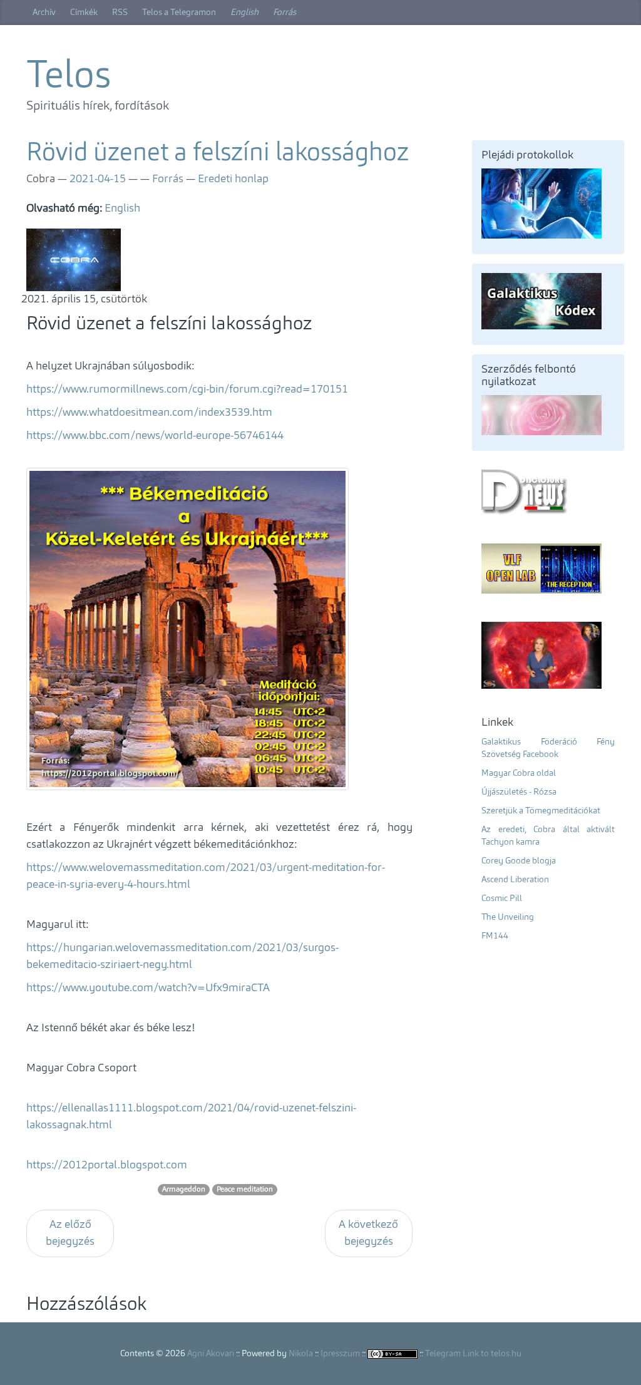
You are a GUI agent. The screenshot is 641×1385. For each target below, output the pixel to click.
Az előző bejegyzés (70, 1233)
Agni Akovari (210, 1353)
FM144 (494, 936)
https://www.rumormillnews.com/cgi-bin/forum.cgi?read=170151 (187, 389)
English (244, 12)
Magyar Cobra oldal (518, 773)
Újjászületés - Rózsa (518, 792)
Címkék (84, 12)
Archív (44, 12)
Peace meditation (245, 1189)
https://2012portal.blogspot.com (106, 1165)
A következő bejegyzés (368, 1233)
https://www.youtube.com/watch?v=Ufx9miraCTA (148, 988)
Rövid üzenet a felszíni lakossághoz (217, 154)
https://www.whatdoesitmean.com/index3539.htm (149, 412)
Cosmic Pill (501, 898)
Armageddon (183, 1189)
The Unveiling (507, 917)
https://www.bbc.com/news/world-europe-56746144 (155, 435)
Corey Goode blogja (518, 861)
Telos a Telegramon (179, 12)
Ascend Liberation (515, 879)
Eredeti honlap (233, 179)
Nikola (301, 1353)
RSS (120, 12)
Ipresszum (340, 1353)
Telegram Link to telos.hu (473, 1353)
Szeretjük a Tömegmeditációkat (540, 810)
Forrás (284, 12)
